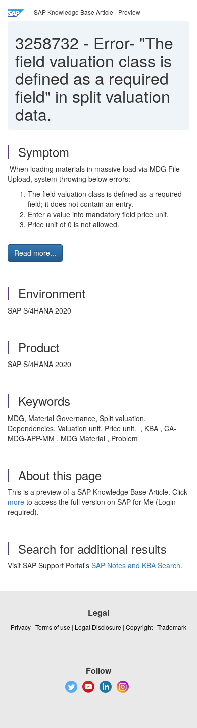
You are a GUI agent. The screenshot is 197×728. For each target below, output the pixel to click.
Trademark (171, 626)
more (16, 502)
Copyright (139, 626)
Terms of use (52, 626)
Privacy (21, 626)
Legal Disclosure (98, 626)
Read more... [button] (35, 253)
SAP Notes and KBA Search (135, 565)
